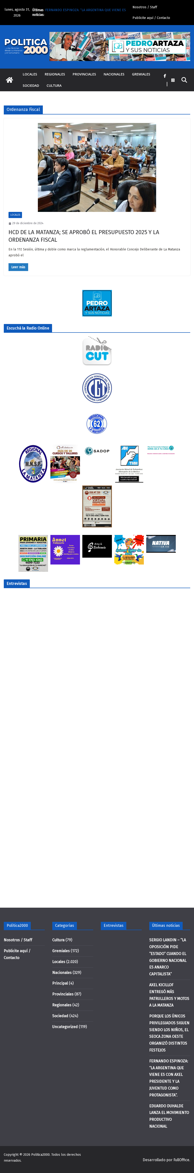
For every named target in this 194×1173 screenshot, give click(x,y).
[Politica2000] (9, 80)
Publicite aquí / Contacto (151, 18)
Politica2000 (40, 1155)
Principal (60, 983)
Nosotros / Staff (144, 7)
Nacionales (114, 74)
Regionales (55, 74)
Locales (30, 74)
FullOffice (181, 1160)
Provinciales (84, 74)
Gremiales (141, 74)
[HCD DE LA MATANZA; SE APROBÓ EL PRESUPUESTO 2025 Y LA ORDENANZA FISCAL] (97, 167)
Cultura (54, 85)
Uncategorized (65, 1026)
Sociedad (31, 85)
